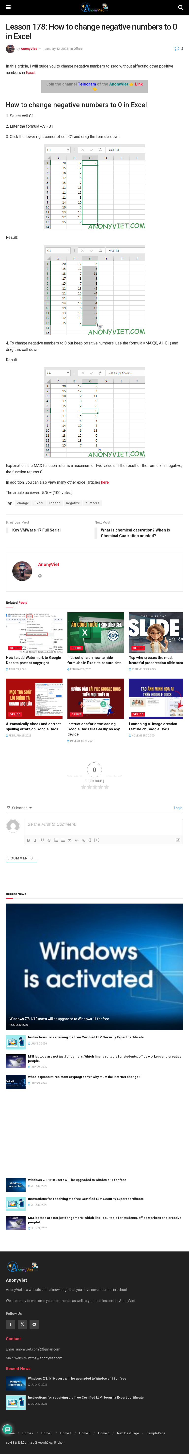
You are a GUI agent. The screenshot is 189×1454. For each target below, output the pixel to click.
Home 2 (27, 1433)
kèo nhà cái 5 (47, 1442)
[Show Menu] (8, 7)
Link (139, 84)
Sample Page (156, 1433)
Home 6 (103, 1433)
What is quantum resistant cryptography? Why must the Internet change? (84, 1077)
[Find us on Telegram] (34, 1324)
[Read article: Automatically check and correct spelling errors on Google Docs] (34, 699)
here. (105, 482)
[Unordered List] (63, 840)
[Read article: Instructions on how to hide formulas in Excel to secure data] (95, 632)
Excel (30, 72)
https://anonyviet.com (45, 1358)
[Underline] (42, 840)
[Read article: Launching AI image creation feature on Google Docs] (157, 699)
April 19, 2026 (17, 669)
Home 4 (65, 1433)
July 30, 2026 (20, 1025)
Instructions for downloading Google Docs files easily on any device (93, 729)
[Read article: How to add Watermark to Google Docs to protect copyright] (34, 632)
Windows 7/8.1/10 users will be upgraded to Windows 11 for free (59, 1019)
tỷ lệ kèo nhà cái (26, 1442)
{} (90, 840)
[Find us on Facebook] (10, 1324)
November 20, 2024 (143, 735)
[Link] (83, 840)
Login (177, 808)
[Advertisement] (94, 1133)
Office (78, 49)
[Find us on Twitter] (22, 1324)
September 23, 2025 (143, 669)
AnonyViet (29, 49)
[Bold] (28, 840)
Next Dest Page (128, 1433)
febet (60, 1442)
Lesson (55, 503)
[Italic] (35, 840)
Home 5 (84, 1433)
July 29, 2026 (38, 1067)
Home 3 (46, 1433)
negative (73, 503)
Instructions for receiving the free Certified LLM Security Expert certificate (86, 1037)
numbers (92, 503)
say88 (10, 1442)
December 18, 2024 (82, 740)
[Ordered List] (56, 840)
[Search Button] (180, 7)
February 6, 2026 (80, 669)
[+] (97, 840)
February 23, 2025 (19, 735)
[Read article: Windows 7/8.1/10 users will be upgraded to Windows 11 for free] (94, 967)
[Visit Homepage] (94, 7)
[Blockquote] (69, 840)
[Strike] (49, 840)
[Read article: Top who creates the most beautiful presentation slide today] (157, 632)
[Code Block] (76, 840)
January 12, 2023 (56, 49)
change (23, 503)
